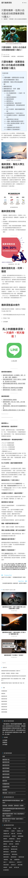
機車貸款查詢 (23, 567)
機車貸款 (13, 56)
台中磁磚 (5, 740)
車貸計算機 (20, 864)
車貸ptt (5, 862)
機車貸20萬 (18, 841)
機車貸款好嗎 (6, 567)
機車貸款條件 (13, 857)
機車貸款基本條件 (9, 91)
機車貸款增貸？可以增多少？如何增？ (12, 390)
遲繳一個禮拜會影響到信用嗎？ (15, 121)
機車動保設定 (12, 838)
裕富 (11, 569)
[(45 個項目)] (3, 827)
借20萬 (14, 828)
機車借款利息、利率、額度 (12, 89)
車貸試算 (5, 867)
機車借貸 (19, 566)
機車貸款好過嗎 (14, 849)
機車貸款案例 (20, 56)
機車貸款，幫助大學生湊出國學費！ (13, 83)
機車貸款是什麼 (17, 567)
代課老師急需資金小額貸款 (10, 399)
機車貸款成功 (6, 851)
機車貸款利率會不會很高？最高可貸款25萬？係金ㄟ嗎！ (13, 683)
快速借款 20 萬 (20, 831)
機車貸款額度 (6, 768)
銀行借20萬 (16, 867)
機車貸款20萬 (14, 846)
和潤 (9, 565)
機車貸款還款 (6, 771)
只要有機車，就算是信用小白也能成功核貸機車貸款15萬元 (14, 79)
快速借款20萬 (6, 833)
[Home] (1, 19)
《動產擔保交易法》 (9, 553)
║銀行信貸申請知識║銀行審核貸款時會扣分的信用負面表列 (13, 676)
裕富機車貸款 (14, 569)
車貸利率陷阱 (6, 864)
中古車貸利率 (8, 828)
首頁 (4, 756)
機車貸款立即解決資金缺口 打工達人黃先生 (14, 410)
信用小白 (5, 563)
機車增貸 (19, 838)
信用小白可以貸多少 (11, 563)
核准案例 (5, 790)
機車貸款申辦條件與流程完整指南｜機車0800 (10, 670)
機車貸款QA (9, 101)
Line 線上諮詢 (14, 360)
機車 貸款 (7, 566)
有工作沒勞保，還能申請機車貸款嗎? (15, 110)
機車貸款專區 (6, 56)
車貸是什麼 (13, 864)
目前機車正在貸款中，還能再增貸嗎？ (15, 116)
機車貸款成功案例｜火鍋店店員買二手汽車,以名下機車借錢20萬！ (14, 633)
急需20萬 (13, 833)
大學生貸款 (22, 565)
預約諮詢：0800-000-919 (9, 793)
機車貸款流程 (8, 86)
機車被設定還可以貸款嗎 (8, 841)
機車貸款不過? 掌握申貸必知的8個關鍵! (13, 387)
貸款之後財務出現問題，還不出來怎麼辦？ (15, 124)
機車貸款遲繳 (6, 777)
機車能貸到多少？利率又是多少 (15, 113)
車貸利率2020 (12, 862)
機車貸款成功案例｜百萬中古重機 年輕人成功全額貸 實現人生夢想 (14, 607)
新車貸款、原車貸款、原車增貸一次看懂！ (10, 673)
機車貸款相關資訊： (11, 97)
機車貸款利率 (4, 696)
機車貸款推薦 (11, 567)
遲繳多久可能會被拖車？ (14, 129)
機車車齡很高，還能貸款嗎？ (14, 103)
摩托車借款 (19, 833)
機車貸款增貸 (4, 698)
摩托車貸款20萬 (6, 836)
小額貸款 (13, 831)
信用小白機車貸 (18, 563)
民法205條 (8, 488)
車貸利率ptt (19, 862)
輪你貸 (18, 569)
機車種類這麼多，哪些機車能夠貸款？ (15, 106)
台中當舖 (5, 744)
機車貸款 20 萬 (6, 846)
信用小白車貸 (5, 565)
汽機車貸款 (8, 569)
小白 (4, 566)
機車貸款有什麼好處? (13, 119)
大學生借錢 (18, 565)
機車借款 (10, 566)
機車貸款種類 (4, 712)
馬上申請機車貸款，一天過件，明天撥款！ (15, 94)
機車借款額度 (15, 566)
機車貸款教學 (4, 704)
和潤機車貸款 (13, 565)
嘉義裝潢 (5, 742)
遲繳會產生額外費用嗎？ (14, 127)
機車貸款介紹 (6, 759)
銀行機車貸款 (6, 2)
